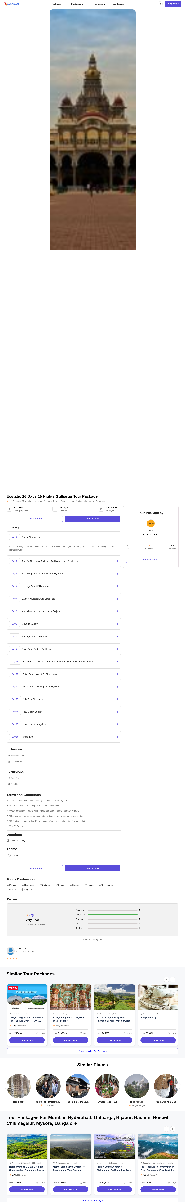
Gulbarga (48, 501)
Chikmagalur (81, 501)
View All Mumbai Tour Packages (92, 1051)
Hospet (72, 501)
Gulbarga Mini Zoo (166, 1102)
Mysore (91, 501)
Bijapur (56, 501)
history (15, 855)
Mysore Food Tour (107, 1102)
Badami (64, 501)
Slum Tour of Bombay (48, 1102)
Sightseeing (118, 4)
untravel (151, 530)
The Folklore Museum (77, 1102)
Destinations (77, 4)
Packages (56, 4)
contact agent (35, 519)
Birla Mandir (136, 1102)
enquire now (92, 519)
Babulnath (18, 1102)
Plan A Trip (173, 4)
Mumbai (28, 501)
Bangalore (100, 501)
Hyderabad (38, 501)
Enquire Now (27, 1040)
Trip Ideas (98, 4)
